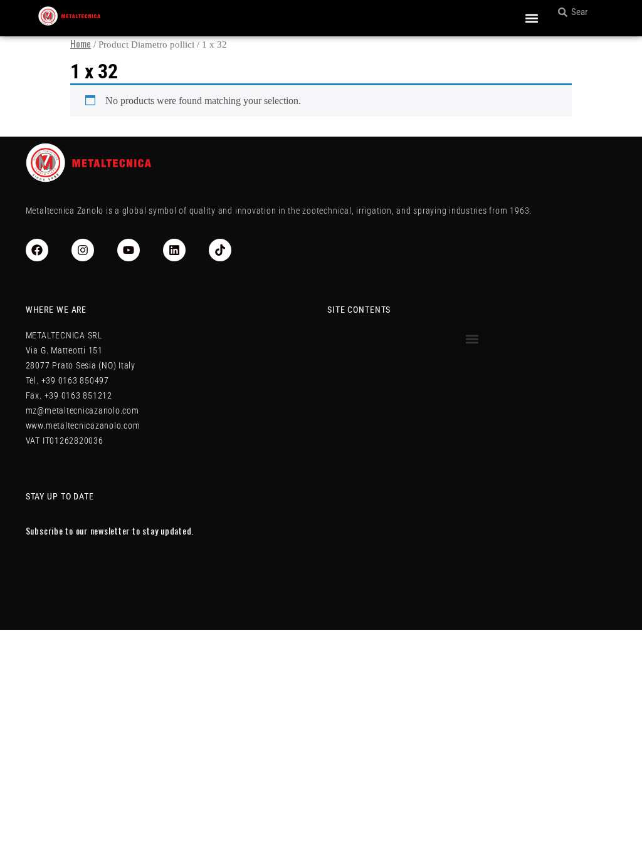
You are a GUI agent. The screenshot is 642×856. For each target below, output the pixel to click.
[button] (531, 18)
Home (80, 43)
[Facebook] (37, 250)
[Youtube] (128, 250)
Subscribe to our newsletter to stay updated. (110, 530)
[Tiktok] (220, 250)
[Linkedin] (174, 250)
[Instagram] (82, 250)
